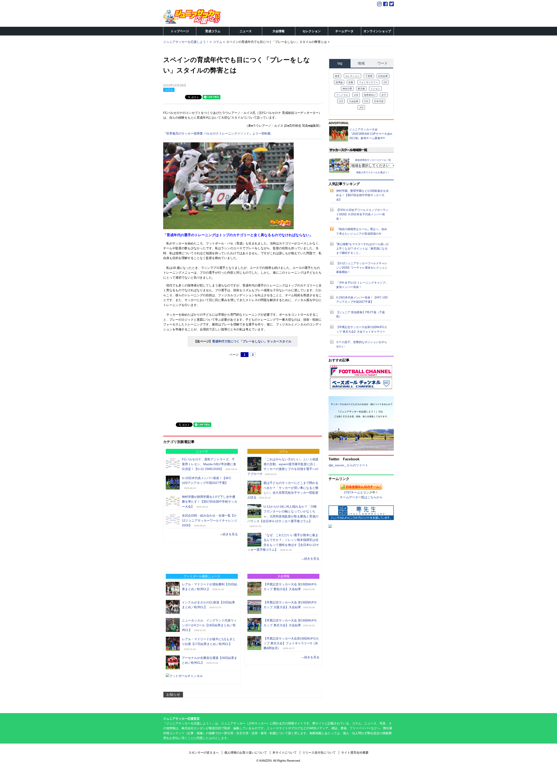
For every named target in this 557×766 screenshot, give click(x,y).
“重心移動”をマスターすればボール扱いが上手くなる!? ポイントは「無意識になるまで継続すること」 (362, 248)
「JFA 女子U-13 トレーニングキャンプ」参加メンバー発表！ (362, 285)
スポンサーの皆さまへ (203, 752)
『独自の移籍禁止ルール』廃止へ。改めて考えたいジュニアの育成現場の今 (361, 231)
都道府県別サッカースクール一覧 (373, 159)
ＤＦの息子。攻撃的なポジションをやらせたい (361, 344)
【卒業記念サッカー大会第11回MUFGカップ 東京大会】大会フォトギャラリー (361, 329)
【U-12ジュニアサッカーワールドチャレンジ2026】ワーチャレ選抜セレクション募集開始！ (362, 268)
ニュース (246, 31)
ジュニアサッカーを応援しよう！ (186, 42)
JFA (361, 107)
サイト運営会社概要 (355, 752)
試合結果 (383, 76)
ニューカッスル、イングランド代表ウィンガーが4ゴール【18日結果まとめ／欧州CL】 (209, 625)
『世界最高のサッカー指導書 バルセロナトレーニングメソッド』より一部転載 (217, 133)
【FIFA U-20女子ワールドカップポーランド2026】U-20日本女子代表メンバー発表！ (362, 214)
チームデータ (344, 31)
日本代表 (379, 101)
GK (385, 82)
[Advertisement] (195, 388)
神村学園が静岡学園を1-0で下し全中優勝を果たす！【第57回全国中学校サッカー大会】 (209, 501)
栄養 (350, 82)
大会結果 (353, 101)
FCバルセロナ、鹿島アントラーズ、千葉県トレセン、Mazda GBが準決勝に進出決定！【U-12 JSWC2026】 (209, 464)
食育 (337, 76)
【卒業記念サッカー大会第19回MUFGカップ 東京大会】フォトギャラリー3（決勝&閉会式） (291, 643)
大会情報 (278, 31)
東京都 (361, 88)
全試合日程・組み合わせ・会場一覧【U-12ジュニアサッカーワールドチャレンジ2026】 (209, 520)
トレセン (375, 88)
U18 (356, 95)
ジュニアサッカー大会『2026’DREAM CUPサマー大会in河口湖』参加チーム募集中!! (370, 134)
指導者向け (370, 95)
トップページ (180, 31)
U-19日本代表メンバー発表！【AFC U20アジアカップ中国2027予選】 (362, 299)
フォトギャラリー (368, 82)
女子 (383, 95)
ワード (382, 63)
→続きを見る (229, 534)
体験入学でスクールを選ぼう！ (373, 172)
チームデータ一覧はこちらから (361, 497)
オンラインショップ (377, 31)
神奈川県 (347, 88)
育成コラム (212, 31)
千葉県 (368, 76)
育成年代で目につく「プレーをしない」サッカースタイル (251, 341)
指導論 (339, 82)
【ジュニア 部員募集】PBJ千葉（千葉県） (360, 314)
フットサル (342, 95)
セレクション (311, 31)
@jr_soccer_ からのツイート (348, 465)
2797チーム (352, 492)
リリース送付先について (319, 752)
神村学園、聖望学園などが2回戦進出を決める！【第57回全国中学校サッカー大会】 (362, 195)
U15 (366, 101)
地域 (361, 63)
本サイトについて (284, 752)
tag (339, 63)
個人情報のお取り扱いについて (245, 752)
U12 (341, 101)
